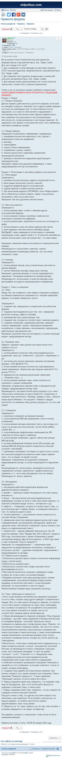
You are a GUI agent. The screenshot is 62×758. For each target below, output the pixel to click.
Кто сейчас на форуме (11, 741)
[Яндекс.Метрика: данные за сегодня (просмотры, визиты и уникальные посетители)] (53, 756)
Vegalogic (5, 754)
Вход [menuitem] (58, 10)
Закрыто (6, 29)
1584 (13, 45)
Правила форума (13, 19)
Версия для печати (3, 15)
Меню (6, 10)
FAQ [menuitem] (14, 10)
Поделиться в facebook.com (14, 15)
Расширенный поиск (47, 29)
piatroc (10, 38)
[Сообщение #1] (2, 56)
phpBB (25, 753)
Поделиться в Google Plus (18, 15)
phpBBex (13, 753)
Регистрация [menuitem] (48, 10)
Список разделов (9, 749)
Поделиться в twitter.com (9, 15)
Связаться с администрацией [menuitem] (43, 749)
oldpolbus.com (31, 4)
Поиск (42, 29)
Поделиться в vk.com (23, 15)
